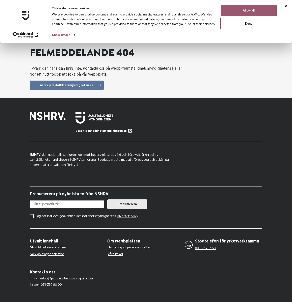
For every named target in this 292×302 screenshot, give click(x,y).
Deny (248, 23)
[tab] (67, 241)
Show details (61, 35)
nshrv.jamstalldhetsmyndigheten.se (66, 85)
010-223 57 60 (205, 248)
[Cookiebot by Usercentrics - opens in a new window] (25, 35)
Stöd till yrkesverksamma (48, 247)
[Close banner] (285, 6)
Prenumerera (127, 204)
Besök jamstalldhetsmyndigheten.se (101, 130)
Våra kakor (115, 254)
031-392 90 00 (51, 284)
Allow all (249, 10)
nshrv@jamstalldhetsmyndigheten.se (66, 278)
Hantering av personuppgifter (129, 247)
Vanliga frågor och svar (47, 254)
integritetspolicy (127, 216)
